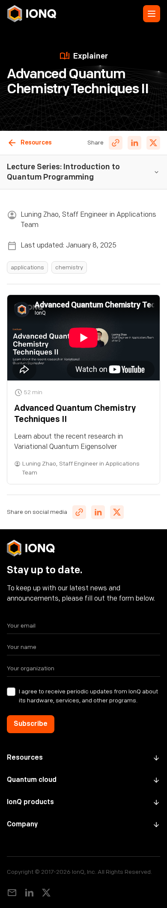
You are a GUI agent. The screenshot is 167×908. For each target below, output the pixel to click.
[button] (151, 13)
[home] (32, 13)
